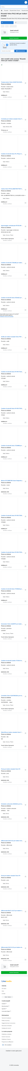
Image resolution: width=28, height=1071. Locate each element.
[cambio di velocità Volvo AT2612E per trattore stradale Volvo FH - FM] (14, 288)
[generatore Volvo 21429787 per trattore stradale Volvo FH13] (14, 614)
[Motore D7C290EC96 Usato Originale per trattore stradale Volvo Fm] (14, 470)
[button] (26, 2)
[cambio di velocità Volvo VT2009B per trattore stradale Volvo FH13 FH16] (14, 435)
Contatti (3, 993)
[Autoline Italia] (9, 2)
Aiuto (3, 991)
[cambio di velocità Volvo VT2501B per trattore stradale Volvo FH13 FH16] (14, 579)
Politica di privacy (6, 1020)
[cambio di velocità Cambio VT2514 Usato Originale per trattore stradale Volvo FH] (14, 650)
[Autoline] (2, 10)
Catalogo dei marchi (6, 1028)
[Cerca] (25, 6)
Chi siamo (4, 988)
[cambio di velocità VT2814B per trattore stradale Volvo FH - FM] (14, 253)
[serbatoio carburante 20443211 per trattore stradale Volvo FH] (14, 794)
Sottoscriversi (21, 51)
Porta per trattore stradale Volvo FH (10, 769)
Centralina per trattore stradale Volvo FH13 (12, 119)
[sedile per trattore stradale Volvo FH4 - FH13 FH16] (14, 327)
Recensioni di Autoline (7, 1025)
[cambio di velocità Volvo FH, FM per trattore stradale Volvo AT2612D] (14, 144)
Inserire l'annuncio (14, 38)
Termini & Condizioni (6, 1018)
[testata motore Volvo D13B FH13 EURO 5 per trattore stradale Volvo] (14, 72)
